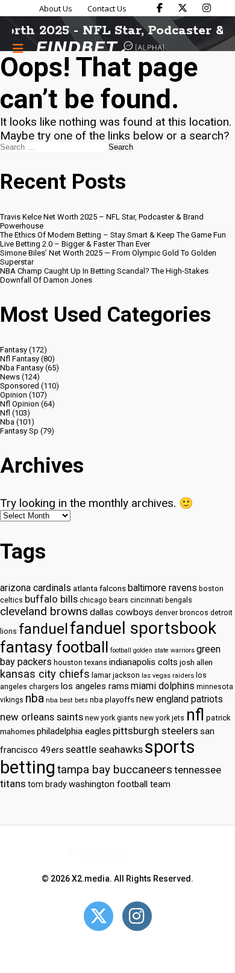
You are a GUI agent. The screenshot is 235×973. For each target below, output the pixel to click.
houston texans (80, 662)
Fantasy (13, 349)
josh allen (196, 662)
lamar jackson (116, 675)
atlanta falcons (99, 588)
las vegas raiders (168, 676)
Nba (7, 421)
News (10, 376)
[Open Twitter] (98, 916)
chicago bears (104, 599)
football (120, 650)
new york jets (162, 718)
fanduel (43, 629)
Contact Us (107, 8)
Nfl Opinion (19, 403)
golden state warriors (164, 650)
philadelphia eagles (74, 731)
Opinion (13, 394)
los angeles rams (95, 686)
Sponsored (19, 385)
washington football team (120, 784)
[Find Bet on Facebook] (160, 7)
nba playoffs (112, 699)
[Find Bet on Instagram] (206, 7)
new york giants (111, 717)
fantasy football (54, 647)
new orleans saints (41, 717)
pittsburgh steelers (155, 731)
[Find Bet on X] (182, 7)
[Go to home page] (100, 48)
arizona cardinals (35, 588)
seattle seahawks (104, 749)
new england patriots (179, 699)
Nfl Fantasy (19, 358)
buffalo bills (51, 599)
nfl (195, 715)
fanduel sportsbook (143, 628)
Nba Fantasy (21, 367)
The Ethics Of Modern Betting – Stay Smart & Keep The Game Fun (113, 234)
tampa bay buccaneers (114, 769)
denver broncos (181, 612)
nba (34, 698)
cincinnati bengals (161, 599)
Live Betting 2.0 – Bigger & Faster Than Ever (75, 243)
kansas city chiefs (45, 674)
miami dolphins (163, 686)
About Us (55, 8)
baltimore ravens (162, 588)
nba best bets (67, 700)
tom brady (47, 784)
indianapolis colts (143, 662)
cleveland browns (44, 611)
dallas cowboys (121, 612)
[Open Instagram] (137, 916)
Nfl (5, 412)
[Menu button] (18, 48)
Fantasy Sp (19, 430)
